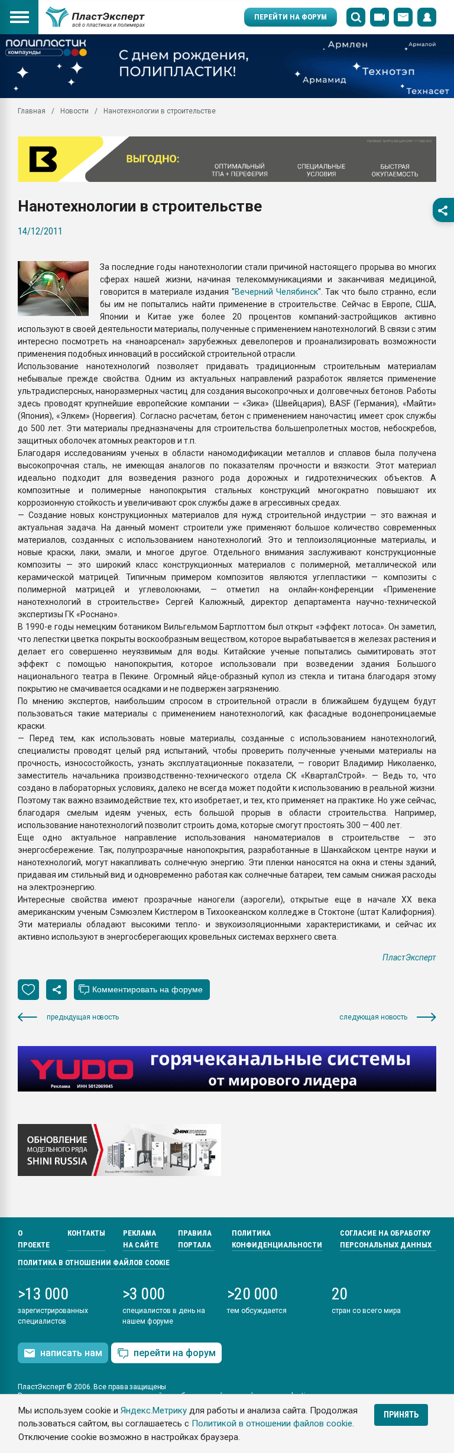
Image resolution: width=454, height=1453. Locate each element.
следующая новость (373, 1017)
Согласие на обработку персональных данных (386, 1239)
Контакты (86, 1233)
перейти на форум (175, 1352)
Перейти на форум (290, 16)
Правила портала (195, 1239)
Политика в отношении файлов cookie (94, 1262)
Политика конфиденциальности (277, 1239)
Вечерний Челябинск (276, 292)
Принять (401, 1414)
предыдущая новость (83, 1017)
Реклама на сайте (140, 1239)
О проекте (34, 1239)
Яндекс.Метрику (154, 1410)
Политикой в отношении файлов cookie (272, 1423)
